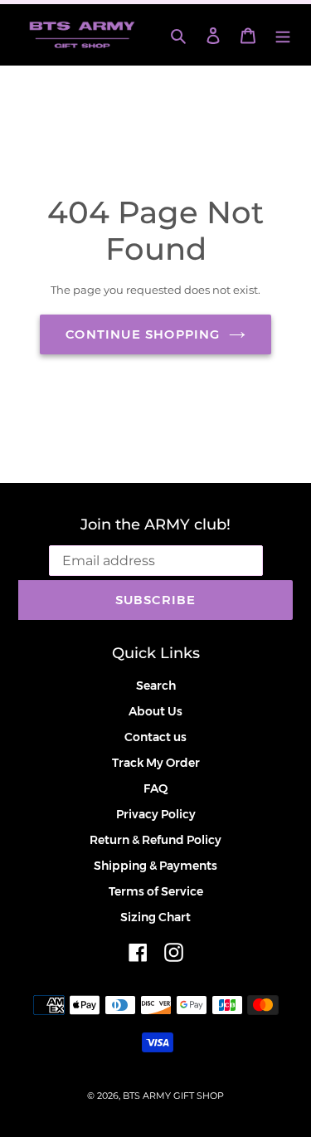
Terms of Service (156, 891)
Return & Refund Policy (155, 839)
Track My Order (156, 762)
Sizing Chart (155, 917)
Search (156, 685)
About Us (155, 711)
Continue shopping (143, 334)
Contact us (155, 737)
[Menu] (282, 34)
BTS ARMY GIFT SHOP (173, 1095)
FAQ (155, 788)
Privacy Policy (156, 814)
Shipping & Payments (155, 865)
